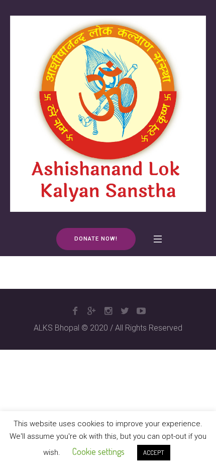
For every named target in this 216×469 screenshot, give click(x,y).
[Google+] (91, 311)
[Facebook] (75, 311)
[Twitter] (125, 311)
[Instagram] (108, 311)
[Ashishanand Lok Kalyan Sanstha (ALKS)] (108, 113)
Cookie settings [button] (98, 451)
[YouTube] (141, 311)
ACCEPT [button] (153, 452)
